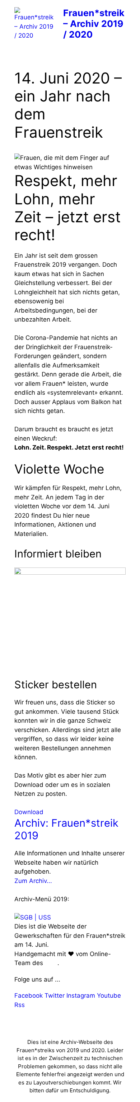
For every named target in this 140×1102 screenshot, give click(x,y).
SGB (51, 962)
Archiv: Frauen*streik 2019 (66, 829)
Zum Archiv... (33, 880)
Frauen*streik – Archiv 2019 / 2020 (94, 24)
